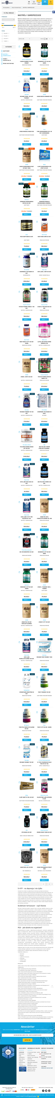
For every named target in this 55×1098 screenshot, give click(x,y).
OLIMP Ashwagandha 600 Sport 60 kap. (44, 167)
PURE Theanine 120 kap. (44, 692)
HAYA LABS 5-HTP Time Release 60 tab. (27, 517)
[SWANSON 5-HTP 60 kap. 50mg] (44, 540)
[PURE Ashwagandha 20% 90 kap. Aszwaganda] (44, 120)
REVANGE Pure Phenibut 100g (44, 657)
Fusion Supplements (26, 59)
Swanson (44, 59)
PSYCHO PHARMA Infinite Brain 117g (44, 377)
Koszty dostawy (31, 1055)
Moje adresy (22, 1059)
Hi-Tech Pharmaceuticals (44, 760)
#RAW (44, 94)
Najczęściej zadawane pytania (32, 1063)
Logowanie (21, 1052)
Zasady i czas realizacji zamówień (33, 1058)
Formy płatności (31, 1060)
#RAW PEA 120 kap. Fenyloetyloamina (27, 622)
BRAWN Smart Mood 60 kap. (44, 832)
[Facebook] (43, 1091)
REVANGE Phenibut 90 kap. (27, 762)
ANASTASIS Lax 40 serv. (26, 867)
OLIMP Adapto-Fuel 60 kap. (26, 797)
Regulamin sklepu (32, 1069)
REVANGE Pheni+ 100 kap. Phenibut (26, 97)
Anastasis (26, 865)
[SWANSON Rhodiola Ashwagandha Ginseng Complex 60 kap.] (44, 190)
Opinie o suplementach (22, 1064)
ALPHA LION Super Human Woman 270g (44, 342)
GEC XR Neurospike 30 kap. (27, 552)
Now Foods (44, 234)
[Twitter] (46, 1091)
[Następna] (52, 39)
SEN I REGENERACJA (27, 870)
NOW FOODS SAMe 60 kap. (44, 236)
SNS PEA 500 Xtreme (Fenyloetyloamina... (44, 447)
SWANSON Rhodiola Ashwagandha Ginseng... (44, 202)
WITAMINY (44, 415)
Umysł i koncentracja (16, 7)
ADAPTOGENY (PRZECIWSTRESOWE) (44, 100)
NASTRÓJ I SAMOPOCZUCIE (28, 7)
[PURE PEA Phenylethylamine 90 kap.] (27, 715)
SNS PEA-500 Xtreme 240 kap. (44, 482)
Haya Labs (44, 269)
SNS (44, 445)
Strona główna (6, 7)
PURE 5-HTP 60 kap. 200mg (44, 727)
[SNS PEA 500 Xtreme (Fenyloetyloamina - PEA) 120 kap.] (44, 435)
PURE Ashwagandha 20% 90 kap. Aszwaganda (44, 132)
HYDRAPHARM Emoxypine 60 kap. (26, 693)
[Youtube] (49, 1091)
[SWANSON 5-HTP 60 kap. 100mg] (44, 49)
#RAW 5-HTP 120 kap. (44, 622)
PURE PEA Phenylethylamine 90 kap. (26, 728)
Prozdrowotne (26, 275)
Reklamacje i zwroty (32, 1065)
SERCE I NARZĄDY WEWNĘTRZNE (26, 835)
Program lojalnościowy (22, 1061)
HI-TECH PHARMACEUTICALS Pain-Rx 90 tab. (44, 763)
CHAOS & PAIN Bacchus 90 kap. (44, 307)
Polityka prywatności (32, 1067)
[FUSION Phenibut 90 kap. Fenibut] (27, 49)
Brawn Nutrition (44, 830)
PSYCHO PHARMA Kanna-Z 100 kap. (26, 307)
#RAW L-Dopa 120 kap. (27, 377)
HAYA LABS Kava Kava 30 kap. (26, 482)
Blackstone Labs (44, 795)
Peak (27, 234)
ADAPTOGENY (6, 51)
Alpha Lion (44, 339)
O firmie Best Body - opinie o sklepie (34, 1053)
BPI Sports (26, 725)
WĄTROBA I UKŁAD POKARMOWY (44, 870)
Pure (44, 129)
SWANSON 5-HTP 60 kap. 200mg (26, 587)
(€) (39, 2)
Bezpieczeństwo (31, 1070)
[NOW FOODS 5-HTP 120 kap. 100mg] (27, 330)
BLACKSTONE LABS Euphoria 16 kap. (44, 798)
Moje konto (21, 1054)
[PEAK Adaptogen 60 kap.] (27, 225)
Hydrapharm (27, 690)
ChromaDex (26, 269)
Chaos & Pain (44, 304)
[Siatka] (45, 39)
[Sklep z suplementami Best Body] (7, 2)
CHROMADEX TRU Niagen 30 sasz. (44, 412)
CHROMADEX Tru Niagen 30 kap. (27, 272)
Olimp (44, 164)
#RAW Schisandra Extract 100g (44, 868)
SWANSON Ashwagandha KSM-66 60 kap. (26, 202)
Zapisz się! (27, 1040)
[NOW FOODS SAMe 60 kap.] (44, 225)
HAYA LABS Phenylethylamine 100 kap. (26, 657)
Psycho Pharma (26, 304)
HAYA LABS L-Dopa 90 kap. (44, 271)
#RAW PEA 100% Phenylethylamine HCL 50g (44, 517)
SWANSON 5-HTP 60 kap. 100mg (44, 62)
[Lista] (47, 39)
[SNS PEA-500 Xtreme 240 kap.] (44, 470)
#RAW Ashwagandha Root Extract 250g (26, 167)
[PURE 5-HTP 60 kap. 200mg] (44, 715)
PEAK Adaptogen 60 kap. (26, 236)
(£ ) (39, 4)
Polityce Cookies (32, 1096)
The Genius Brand (27, 445)
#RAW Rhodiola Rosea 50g (26, 131)
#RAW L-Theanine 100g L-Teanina (44, 587)
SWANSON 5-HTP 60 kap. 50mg (44, 552)
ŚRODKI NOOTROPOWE (8, 63)
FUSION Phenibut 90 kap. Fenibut (26, 62)
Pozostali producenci (26, 550)
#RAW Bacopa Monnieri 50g (44, 96)
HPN (27, 830)
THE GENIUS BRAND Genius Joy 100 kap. (26, 447)
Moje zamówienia (21, 1056)
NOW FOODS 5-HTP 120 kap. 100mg (27, 342)
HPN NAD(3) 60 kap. (27, 832)
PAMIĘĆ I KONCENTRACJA (7, 59)
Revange (27, 94)
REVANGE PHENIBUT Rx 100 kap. (26, 412)
